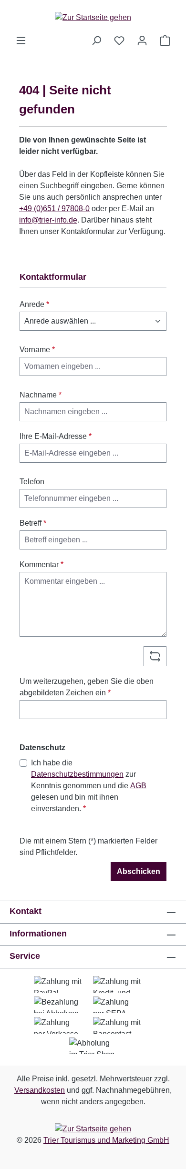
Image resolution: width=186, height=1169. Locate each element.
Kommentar (41, 564)
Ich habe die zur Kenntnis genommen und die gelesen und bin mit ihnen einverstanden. (88, 786)
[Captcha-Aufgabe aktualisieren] (155, 656)
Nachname (41, 395)
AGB (138, 786)
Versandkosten (39, 1090)
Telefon (32, 482)
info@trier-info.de (48, 220)
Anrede (34, 304)
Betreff (33, 523)
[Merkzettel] (119, 40)
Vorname (37, 350)
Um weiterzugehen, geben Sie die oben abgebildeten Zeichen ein (87, 687)
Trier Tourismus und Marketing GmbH (106, 1140)
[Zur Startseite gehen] (93, 17)
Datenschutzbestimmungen (77, 774)
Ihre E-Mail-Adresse (56, 436)
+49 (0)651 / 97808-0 (54, 208)
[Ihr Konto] (142, 40)
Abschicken (138, 871)
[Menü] (21, 40)
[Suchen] (96, 40)
